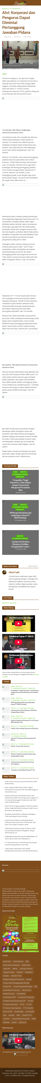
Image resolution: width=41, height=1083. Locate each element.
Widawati (6, 1022)
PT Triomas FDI (15, 9)
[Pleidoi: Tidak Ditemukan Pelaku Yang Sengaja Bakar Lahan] (6, 754)
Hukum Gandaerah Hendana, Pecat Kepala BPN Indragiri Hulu (24, 721)
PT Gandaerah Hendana (20, 474)
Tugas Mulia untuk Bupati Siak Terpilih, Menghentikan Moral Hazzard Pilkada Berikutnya (21, 850)
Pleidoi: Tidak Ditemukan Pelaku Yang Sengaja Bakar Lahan (23, 755)
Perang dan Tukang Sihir (26, 997)
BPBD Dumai (26, 965)
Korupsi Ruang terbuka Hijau (23, 986)
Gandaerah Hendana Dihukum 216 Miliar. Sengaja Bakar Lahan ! (20, 544)
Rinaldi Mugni (19, 1011)
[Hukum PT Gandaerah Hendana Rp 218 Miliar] (6, 736)
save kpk (11, 1015)
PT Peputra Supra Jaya (10, 1004)
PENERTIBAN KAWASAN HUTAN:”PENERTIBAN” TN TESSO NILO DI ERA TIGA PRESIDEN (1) (21, 838)
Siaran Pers (20, 477)
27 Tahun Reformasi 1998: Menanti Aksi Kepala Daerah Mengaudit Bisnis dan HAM (21, 843)
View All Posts (33, 566)
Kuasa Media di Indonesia (11, 990)
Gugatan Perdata (8, 972)
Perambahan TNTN (9, 997)
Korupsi (28, 979)
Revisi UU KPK (7, 1011)
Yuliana (14, 1022)
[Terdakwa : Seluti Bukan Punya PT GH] (6, 770)
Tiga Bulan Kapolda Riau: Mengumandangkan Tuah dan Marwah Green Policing (20, 815)
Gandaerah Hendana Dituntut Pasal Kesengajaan (22, 763)
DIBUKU (15, 969)
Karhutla (5, 9)
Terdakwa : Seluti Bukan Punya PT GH (23, 770)
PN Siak (30, 1001)
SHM (18, 1015)
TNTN (33, 1019)
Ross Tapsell (30, 1011)
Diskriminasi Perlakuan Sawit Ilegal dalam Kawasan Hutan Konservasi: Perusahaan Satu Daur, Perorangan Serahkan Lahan (20, 822)
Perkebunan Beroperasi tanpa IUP (14, 1001)
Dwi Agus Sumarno (26, 969)
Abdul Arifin (7, 961)
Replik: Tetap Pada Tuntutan (20, 746)
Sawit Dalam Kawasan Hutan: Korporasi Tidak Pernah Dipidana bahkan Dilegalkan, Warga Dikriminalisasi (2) (20, 830)
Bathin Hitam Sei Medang (11, 965)
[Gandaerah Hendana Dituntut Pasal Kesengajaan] (6, 762)
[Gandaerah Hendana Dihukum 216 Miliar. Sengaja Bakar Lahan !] (6, 710)
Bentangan (15, 734)
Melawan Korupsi (8, 994)
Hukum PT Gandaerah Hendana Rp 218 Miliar (23, 739)
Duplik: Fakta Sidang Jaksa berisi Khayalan (24, 728)
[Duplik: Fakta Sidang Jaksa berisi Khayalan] (6, 728)
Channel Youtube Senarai (22, 1052)
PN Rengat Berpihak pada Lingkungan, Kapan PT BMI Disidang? (20, 515)
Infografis (20, 972)
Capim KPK (6, 969)
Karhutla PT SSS (16, 976)
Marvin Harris (26, 990)
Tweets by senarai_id (9, 603)
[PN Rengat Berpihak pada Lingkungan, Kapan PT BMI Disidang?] (6, 700)
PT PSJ (22, 1004)
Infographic (29, 972)
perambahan (21, 994)
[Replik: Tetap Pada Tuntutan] (6, 746)
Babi (27, 961)
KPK (36, 986)
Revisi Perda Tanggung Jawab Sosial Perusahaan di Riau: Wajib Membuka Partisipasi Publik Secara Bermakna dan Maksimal (21, 808)
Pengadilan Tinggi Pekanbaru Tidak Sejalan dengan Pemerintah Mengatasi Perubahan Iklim (20, 485)
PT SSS (29, 1004)
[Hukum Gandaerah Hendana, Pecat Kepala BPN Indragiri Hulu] (6, 718)
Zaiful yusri (22, 1022)
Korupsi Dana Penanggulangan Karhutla (16, 983)
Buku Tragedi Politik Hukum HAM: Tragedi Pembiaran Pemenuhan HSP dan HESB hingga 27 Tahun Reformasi (21, 789)
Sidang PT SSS (27, 1015)
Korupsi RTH (7, 986)
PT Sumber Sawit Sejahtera (12, 1008)
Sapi (4, 1015)
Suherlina (6, 1019)
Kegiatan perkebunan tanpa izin (13, 979)
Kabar (15, 472)
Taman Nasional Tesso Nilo (20, 1019)
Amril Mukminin (18, 961)
